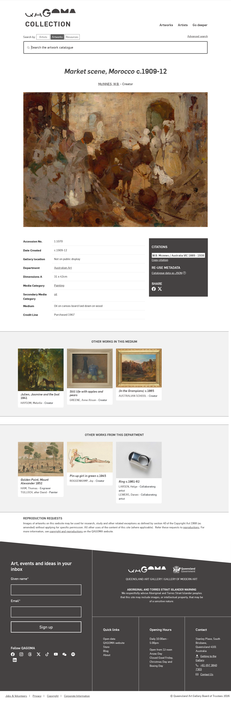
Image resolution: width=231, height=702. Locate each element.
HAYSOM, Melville (31, 403)
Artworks (166, 25)
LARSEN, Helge (128, 486)
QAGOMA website (113, 642)
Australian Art (63, 267)
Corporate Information (77, 696)
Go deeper (200, 25)
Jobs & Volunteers (16, 696)
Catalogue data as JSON (167, 273)
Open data (109, 638)
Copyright (53, 696)
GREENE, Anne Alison (83, 400)
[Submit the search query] (25, 47)
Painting (59, 285)
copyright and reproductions (66, 531)
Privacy (37, 696)
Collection (48, 23)
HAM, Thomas (29, 488)
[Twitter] (160, 289)
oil (55, 294)
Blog (106, 651)
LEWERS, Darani (128, 494)
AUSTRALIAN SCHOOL (132, 395)
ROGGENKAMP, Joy (81, 480)
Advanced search (197, 36)
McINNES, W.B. (108, 84)
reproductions (191, 527)
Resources (72, 37)
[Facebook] (154, 289)
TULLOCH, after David (34, 492)
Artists (183, 25)
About (106, 655)
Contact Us (206, 674)
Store (106, 647)
